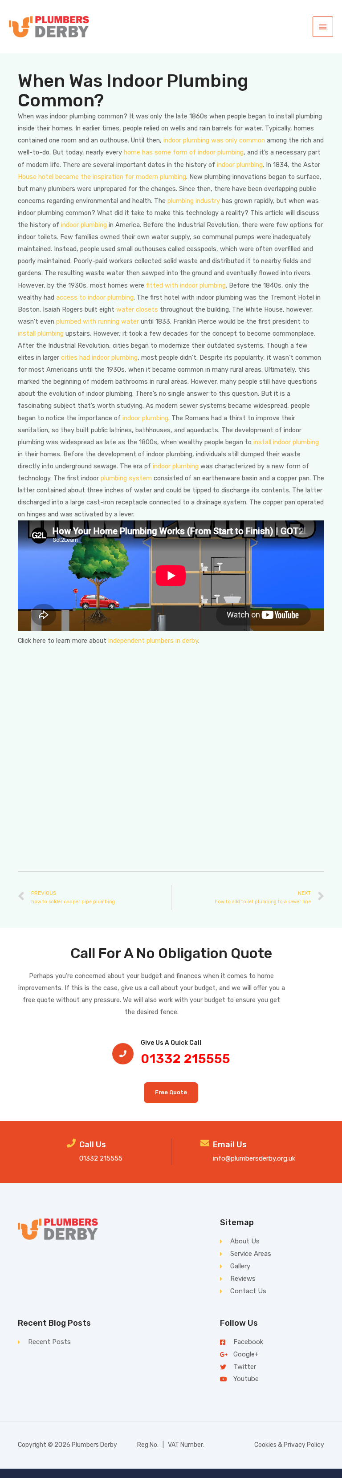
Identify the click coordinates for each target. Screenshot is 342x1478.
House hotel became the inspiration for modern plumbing (102, 177)
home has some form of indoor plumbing (184, 152)
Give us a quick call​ (171, 1043)
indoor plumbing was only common (214, 140)
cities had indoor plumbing (99, 357)
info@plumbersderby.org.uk (254, 1158)
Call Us (92, 1144)
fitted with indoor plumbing (186, 285)
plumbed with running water (97, 321)
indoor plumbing (240, 165)
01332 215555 (185, 1059)
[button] (171, 1092)
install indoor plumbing (286, 442)
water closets (137, 309)
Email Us (230, 1144)
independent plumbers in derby (153, 641)
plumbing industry (193, 201)
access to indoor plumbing (95, 297)
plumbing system (126, 478)
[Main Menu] (323, 26)
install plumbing (41, 333)
